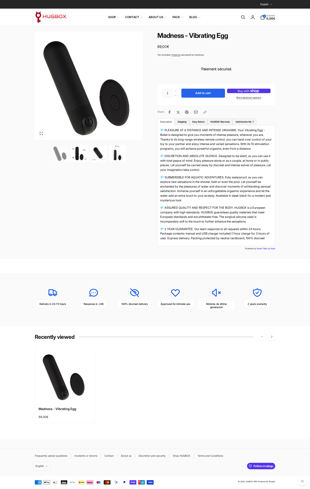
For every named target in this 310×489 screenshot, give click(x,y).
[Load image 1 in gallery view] (60, 153)
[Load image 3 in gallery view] (98, 153)
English (264, 4)
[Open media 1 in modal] (89, 86)
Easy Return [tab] (198, 121)
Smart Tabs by (264, 248)
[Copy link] (205, 112)
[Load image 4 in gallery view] (117, 153)
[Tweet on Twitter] (178, 112)
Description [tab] (166, 121)
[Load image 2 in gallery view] (79, 153)
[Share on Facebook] (169, 112)
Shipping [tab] (182, 121)
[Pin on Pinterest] (187, 112)
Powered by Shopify (266, 481)
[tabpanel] (216, 185)
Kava (273, 248)
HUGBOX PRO (251, 481)
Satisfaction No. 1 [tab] (244, 121)
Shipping (175, 54)
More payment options (248, 97)
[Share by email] (196, 112)
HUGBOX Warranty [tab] (220, 121)
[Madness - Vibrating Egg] (65, 396)
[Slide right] (271, 337)
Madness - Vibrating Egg (57, 409)
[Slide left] (262, 337)
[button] (113, 17)
